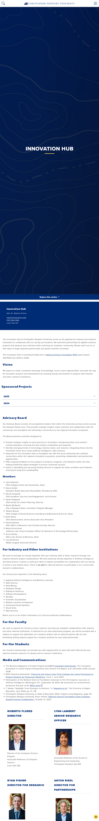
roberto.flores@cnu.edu (16, 317)
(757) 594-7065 (13, 320)
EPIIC (75, 354)
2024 (6, 403)
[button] (96, 817)
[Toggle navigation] (95, 3)
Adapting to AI (60, 688)
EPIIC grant (35, 685)
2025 (6, 396)
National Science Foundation (59, 354)
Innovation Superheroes (65, 666)
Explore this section (49, 297)
